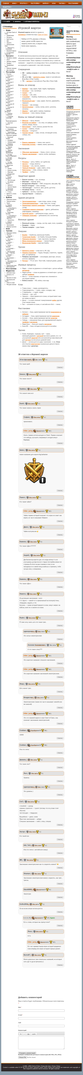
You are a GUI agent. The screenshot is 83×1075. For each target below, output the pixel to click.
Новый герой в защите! (71, 126)
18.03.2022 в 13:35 (36, 527)
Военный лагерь (9, 137)
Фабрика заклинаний (9, 144)
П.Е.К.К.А (25, 113)
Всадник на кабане (29, 122)
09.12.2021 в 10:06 (36, 555)
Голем (24, 129)
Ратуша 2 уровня (9, 79)
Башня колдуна (9, 177)
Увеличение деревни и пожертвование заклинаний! (73, 148)
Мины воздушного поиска (32, 241)
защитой (34, 338)
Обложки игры (11, 273)
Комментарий (22, 1030)
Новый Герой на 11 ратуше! (72, 129)
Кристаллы (10, 39)
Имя (20, 1007)
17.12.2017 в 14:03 (32, 618)
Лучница (25, 91)
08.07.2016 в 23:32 (40, 931)
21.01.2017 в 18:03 (32, 832)
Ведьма (25, 131)
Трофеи (9, 63)
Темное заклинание (29, 154)
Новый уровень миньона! (71, 138)
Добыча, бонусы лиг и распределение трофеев (73, 156)
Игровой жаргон (11, 51)
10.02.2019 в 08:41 (32, 389)
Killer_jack (28, 431)
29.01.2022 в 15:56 (36, 669)
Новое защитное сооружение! (71, 123)
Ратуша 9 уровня (9, 101)
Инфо (14, 3)
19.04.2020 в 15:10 (32, 374)
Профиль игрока (12, 58)
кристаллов (35, 344)
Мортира (10, 172)
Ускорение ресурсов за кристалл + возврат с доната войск (73, 114)
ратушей (40, 336)
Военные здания (12, 135)
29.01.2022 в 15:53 (36, 511)
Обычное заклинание (30, 152)
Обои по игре (11, 282)
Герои (8, 203)
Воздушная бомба (29, 243)
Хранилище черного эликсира (11, 132)
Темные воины (11, 201)
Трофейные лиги (9, 65)
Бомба (24, 235)
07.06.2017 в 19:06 (32, 745)
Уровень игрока (11, 61)
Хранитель (11, 220)
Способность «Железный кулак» (11, 209)
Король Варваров (9, 205)
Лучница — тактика (10, 239)
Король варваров (28, 142)
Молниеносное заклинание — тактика (11, 262)
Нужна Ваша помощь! (70, 170)
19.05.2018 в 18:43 (32, 450)
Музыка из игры (11, 278)
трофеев (31, 274)
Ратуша (9, 74)
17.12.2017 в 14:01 (32, 684)
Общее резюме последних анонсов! (73, 151)
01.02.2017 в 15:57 (36, 845)
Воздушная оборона (10, 174)
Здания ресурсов (8, 111)
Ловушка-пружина (29, 239)
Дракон (25, 111)
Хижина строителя (9, 114)
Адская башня (12, 187)
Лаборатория (11, 142)
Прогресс (24, 3)
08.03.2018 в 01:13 (32, 594)
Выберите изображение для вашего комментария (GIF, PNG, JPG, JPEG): (40, 1054)
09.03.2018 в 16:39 (32, 579)
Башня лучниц (12, 170)
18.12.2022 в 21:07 (32, 360)
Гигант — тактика (9, 246)
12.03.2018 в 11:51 (36, 631)
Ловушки (9, 195)
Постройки (35, 3)
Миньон (25, 120)
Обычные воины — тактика (10, 233)
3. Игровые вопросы (31, 21)
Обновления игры (9, 45)
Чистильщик (11, 180)
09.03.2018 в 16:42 (32, 542)
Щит (8, 41)
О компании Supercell (9, 53)
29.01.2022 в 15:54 (36, 656)
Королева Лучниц (9, 213)
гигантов (54, 318)
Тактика (62, 3)
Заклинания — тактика (10, 258)
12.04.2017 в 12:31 (32, 802)
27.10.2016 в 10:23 (36, 874)
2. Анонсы (17, 21)
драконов (55, 316)
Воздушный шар (28, 101)
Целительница (27, 107)
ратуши (28, 340)
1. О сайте (6, 21)
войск (54, 300)
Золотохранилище (11, 127)
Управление (10, 35)
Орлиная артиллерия (9, 189)
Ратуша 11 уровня (10, 107)
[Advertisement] (41, 982)
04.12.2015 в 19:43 (32, 904)
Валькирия (26, 126)
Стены (9, 192)
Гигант (24, 93)
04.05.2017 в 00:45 (32, 760)
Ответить (60, 367)
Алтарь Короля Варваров (11, 155)
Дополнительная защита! (71, 141)
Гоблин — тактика (9, 242)
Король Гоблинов (9, 222)
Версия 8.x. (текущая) (10, 48)
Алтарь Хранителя (9, 162)
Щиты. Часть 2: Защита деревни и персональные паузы (72, 161)
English (77, 15)
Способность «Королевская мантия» (11, 217)
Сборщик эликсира (9, 117)
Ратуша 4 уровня (9, 85)
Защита (9, 43)
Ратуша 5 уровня (9, 89)
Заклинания (10, 225)
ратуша (29, 81)
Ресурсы (9, 37)
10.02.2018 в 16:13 (36, 698)
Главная (6, 3)
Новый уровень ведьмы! (71, 135)
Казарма (10, 140)
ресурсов (25, 270)
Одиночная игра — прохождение (10, 266)
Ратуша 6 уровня (9, 92)
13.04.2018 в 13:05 (32, 497)
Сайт (19, 1022)
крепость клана (39, 77)
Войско (46, 3)
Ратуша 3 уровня (9, 82)
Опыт (8, 59)
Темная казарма (9, 147)
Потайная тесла (9, 182)
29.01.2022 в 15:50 (36, 431)
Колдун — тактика (10, 255)
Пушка (10, 168)
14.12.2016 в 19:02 (36, 890)
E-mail (20, 1015)
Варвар (25, 89)
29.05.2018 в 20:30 (32, 404)
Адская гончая (27, 133)
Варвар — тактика (10, 236)
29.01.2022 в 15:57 (36, 714)
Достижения (10, 70)
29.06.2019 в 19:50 (40, 645)
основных (22, 34)
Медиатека (7, 7)
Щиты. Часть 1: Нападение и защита (71, 167)
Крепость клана (11, 193)
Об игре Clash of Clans (11, 33)
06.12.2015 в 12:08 (36, 955)
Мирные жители (11, 227)
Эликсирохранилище (12, 121)
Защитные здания (9, 166)
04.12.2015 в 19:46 (36, 918)
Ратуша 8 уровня (9, 98)
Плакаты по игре (9, 275)
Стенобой (25, 97)
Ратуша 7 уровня (9, 95)
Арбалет (10, 185)
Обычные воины (11, 199)
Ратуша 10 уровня (10, 104)
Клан (54, 3)
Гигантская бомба (29, 237)
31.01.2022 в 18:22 (40, 942)
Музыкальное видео (10, 280)
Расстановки (73, 3)
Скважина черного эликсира (11, 129)
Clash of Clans (42, 34)
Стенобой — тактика (10, 249)
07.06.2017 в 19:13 (32, 730)
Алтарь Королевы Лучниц (9, 159)
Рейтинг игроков (11, 68)
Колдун (25, 105)
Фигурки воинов (11, 284)
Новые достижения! (72, 132)
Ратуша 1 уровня (9, 76)
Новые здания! (71, 144)
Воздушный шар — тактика (10, 252)
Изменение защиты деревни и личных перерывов (72, 119)
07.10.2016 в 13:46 (32, 860)
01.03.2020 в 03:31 (36, 417)
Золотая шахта (9, 123)
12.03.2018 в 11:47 (36, 787)
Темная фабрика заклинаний (9, 151)
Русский (77, 17)
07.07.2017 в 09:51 (36, 773)
